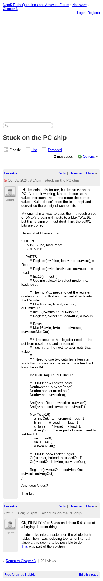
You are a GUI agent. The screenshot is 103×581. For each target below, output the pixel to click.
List (34, 150)
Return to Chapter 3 (21, 561)
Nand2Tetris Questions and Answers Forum (36, 5)
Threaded (55, 150)
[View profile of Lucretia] (10, 194)
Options (89, 156)
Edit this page (89, 575)
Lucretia (10, 173)
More (90, 173)
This (24, 546)
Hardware (79, 5)
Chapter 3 (10, 9)
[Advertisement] (51, 63)
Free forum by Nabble (20, 575)
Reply (61, 173)
